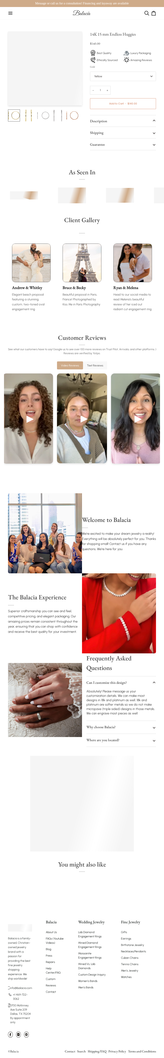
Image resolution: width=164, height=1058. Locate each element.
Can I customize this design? (106, 682)
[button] (20, 920)
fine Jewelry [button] (130, 922)
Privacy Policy (117, 1051)
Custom (50, 979)
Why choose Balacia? (101, 727)
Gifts (124, 932)
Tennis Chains (129, 964)
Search (81, 1051)
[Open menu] (10, 13)
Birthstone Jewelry (132, 945)
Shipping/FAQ (97, 1051)
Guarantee (97, 144)
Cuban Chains (129, 958)
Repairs (50, 962)
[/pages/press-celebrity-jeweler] (24, 195)
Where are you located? (102, 740)
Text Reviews (95, 365)
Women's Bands (87, 981)
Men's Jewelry (129, 970)
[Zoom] (15, 97)
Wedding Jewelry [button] (91, 922)
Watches (126, 977)
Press (49, 955)
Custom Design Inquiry (92, 974)
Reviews (51, 985)
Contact (51, 992)
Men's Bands (85, 987)
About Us (51, 932)
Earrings (126, 938)
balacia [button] (51, 922)
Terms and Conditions (142, 1051)
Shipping (96, 132)
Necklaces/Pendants (133, 951)
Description (98, 121)
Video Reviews (70, 365)
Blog (48, 949)
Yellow (98, 76)
